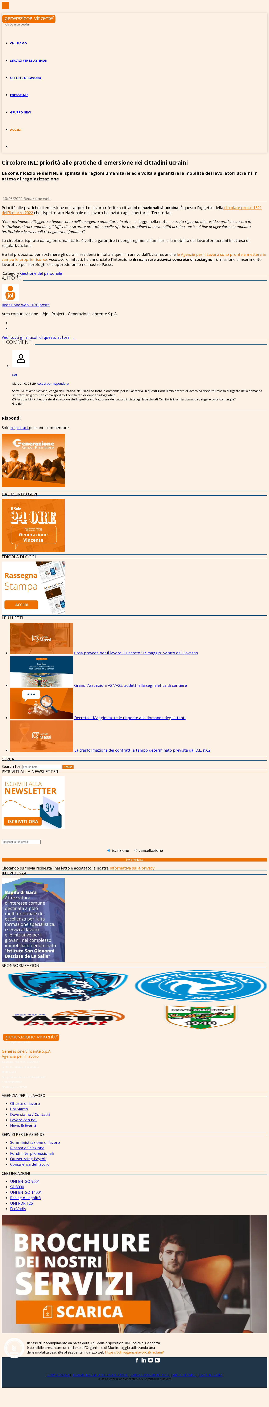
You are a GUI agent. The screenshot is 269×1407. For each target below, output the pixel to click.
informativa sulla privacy (132, 868)
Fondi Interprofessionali (32, 1153)
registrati (20, 427)
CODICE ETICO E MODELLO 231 (150, 1375)
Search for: (11, 766)
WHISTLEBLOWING (184, 1375)
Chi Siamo (19, 1108)
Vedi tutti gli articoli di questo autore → (38, 337)
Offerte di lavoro (25, 78)
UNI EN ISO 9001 (25, 1181)
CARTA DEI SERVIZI (211, 1375)
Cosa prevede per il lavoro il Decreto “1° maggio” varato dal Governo (136, 652)
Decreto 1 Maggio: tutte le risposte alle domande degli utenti (130, 717)
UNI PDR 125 (21, 1203)
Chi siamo (18, 43)
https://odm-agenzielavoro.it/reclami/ (134, 1352)
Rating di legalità (25, 1197)
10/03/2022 (13, 198)
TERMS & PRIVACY (58, 1375)
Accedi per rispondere (53, 383)
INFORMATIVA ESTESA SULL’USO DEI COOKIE (100, 1375)
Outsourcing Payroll (28, 1158)
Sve (14, 374)
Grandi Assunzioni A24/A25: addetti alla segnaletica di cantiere (130, 685)
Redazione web (37, 198)
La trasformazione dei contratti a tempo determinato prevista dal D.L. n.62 (142, 750)
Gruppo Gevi (20, 112)
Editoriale (19, 95)
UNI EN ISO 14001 (26, 1192)
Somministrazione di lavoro (35, 1142)
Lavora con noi (23, 1119)
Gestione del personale (41, 273)
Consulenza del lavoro (30, 1164)
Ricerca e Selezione (27, 1147)
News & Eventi (23, 1125)
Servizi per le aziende (28, 60)
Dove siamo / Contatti (30, 1114)
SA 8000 (17, 1186)
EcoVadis (18, 1208)
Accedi (15, 129)
